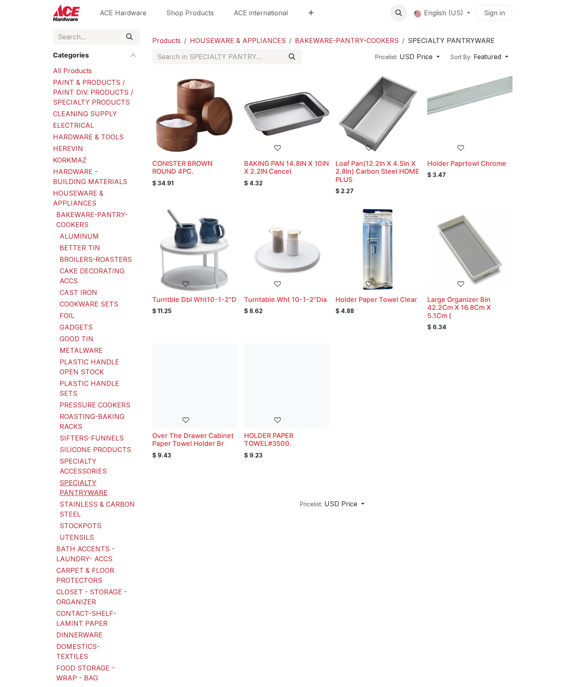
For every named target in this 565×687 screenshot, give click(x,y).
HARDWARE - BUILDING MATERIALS (90, 177)
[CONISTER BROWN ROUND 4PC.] (194, 113)
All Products (72, 71)
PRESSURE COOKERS (95, 405)
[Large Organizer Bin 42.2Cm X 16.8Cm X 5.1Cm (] (469, 249)
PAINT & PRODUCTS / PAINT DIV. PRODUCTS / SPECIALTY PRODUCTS (93, 92)
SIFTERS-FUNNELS (92, 438)
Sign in (494, 13)
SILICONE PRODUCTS (95, 449)
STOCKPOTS (80, 526)
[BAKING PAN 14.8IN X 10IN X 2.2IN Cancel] (286, 113)
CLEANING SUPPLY (85, 114)
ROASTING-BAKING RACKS (92, 421)
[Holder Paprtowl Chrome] (469, 113)
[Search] (129, 37)
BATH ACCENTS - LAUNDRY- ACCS (85, 554)
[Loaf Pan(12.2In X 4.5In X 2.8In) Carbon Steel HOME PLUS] (378, 113)
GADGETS (76, 327)
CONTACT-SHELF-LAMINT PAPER (86, 618)
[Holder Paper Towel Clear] (378, 249)
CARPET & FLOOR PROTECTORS (85, 575)
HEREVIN (68, 148)
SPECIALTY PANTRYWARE (84, 488)
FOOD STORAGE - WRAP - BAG (85, 673)
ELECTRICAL (73, 125)
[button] (398, 13)
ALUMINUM (79, 236)
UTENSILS (77, 537)
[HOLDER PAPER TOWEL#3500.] (286, 385)
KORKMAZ (69, 160)
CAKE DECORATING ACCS (92, 276)
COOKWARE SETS (89, 304)
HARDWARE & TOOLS (88, 137)
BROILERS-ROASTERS (96, 259)
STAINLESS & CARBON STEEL (97, 509)
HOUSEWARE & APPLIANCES (78, 198)
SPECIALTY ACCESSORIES (83, 466)
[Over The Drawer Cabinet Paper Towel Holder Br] (194, 385)
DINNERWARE (79, 635)
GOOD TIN (76, 339)
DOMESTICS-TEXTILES (78, 651)
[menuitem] (123, 13)
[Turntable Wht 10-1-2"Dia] (286, 249)
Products (166, 40)
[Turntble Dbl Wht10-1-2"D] (194, 249)
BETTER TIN (80, 248)
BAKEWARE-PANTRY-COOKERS (92, 220)
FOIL (67, 315)
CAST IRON (78, 292)
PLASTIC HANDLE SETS (89, 388)
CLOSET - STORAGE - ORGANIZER (91, 597)
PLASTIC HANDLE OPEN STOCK (89, 367)
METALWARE (81, 350)
